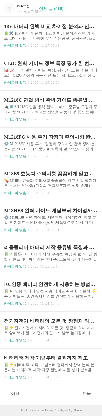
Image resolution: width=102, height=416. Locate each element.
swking (23, 6)
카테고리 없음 (15, 45)
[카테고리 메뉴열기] (92, 8)
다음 (87, 393)
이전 (15, 393)
